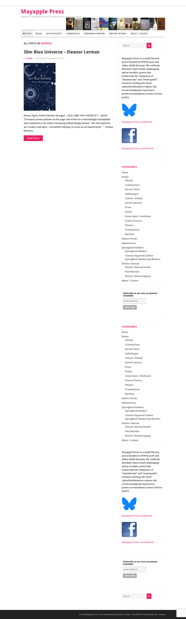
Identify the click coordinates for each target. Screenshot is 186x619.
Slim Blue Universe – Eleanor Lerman (62, 52)
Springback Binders (94, 33)
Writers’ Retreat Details (138, 267)
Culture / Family (134, 198)
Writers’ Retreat (117, 33)
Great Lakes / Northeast (138, 216)
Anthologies (131, 193)
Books (38, 33)
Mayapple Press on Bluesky (137, 122)
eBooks (129, 180)
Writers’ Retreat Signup (138, 276)
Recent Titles (132, 189)
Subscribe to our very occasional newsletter (140, 294)
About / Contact (139, 33)
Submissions (73, 33)
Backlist (129, 234)
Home (28, 33)
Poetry (128, 211)
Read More (33, 138)
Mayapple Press (92, 614)
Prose (128, 207)
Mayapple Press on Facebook (138, 148)
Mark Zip (154, 614)
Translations (132, 229)
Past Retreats (132, 271)
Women (129, 225)
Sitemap (162, 614)
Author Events (54, 33)
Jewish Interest (133, 202)
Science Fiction (133, 220)
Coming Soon (132, 185)
